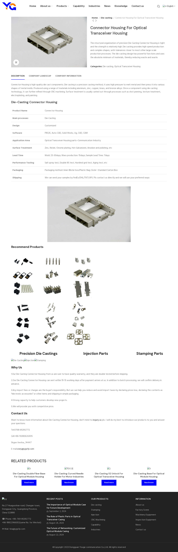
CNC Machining (98, 520)
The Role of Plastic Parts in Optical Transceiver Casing (63, 518)
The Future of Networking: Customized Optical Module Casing (66, 530)
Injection (95, 515)
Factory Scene (142, 510)
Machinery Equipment (146, 515)
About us (140, 505)
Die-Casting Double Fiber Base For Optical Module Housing (29, 475)
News (138, 525)
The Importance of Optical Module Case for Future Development (66, 506)
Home (95, 18)
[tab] (18, 76)
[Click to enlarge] (16, 62)
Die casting (106, 18)
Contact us (141, 530)
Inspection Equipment (146, 520)
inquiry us (97, 420)
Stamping (95, 510)
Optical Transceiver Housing (127, 66)
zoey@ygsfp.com (25, 449)
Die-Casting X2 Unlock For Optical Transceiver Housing (109, 475)
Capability (95, 525)
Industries (95, 530)
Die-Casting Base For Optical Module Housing (149, 475)
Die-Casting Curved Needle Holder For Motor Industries (69, 475)
